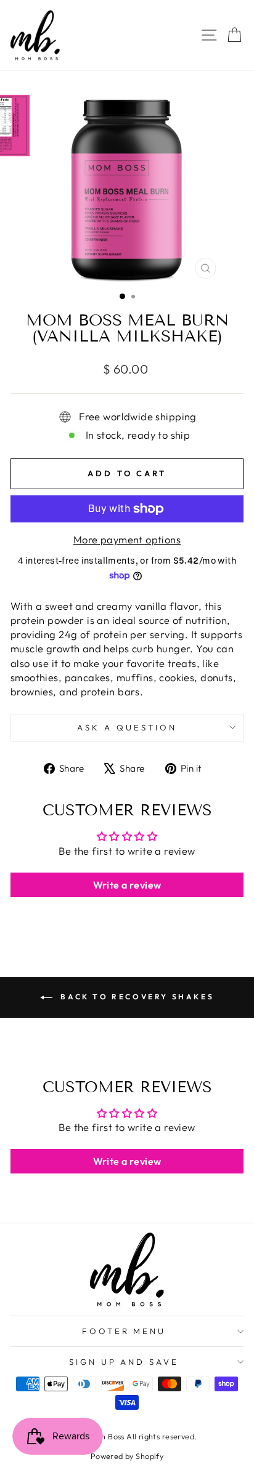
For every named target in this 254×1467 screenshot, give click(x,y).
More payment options (127, 539)
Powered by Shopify (127, 1456)
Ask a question (127, 727)
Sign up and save (124, 1362)
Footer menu (124, 1331)
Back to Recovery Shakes (135, 996)
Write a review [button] (127, 885)
